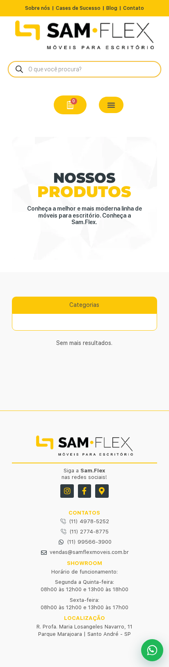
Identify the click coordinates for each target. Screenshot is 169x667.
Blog (111, 8)
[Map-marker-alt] (101, 490)
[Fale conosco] (152, 650)
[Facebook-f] (84, 490)
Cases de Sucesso (78, 8)
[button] (111, 105)
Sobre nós (37, 8)
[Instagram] (66, 490)
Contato (133, 8)
